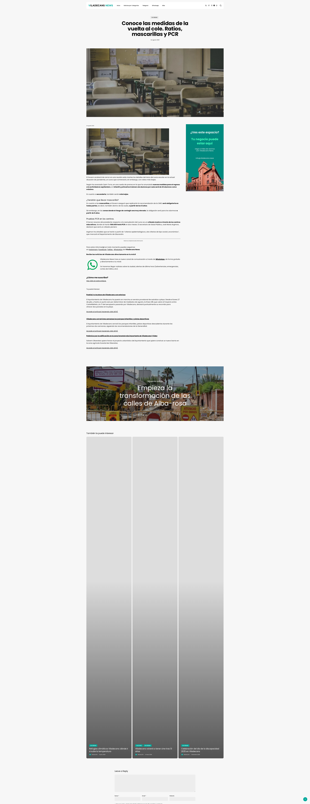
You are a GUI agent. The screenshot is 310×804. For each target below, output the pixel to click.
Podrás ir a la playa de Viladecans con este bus (105, 295)
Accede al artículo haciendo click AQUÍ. (102, 312)
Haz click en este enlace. (96, 281)
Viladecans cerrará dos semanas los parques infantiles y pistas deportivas (117, 319)
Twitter (110, 249)
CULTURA (139, 745)
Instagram (93, 249)
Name (117, 796)
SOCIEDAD (154, 17)
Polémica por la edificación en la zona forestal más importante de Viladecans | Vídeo (121, 336)
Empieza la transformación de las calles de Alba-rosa (155, 393)
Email (144, 796)
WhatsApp (118, 249)
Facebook (102, 249)
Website (172, 796)
